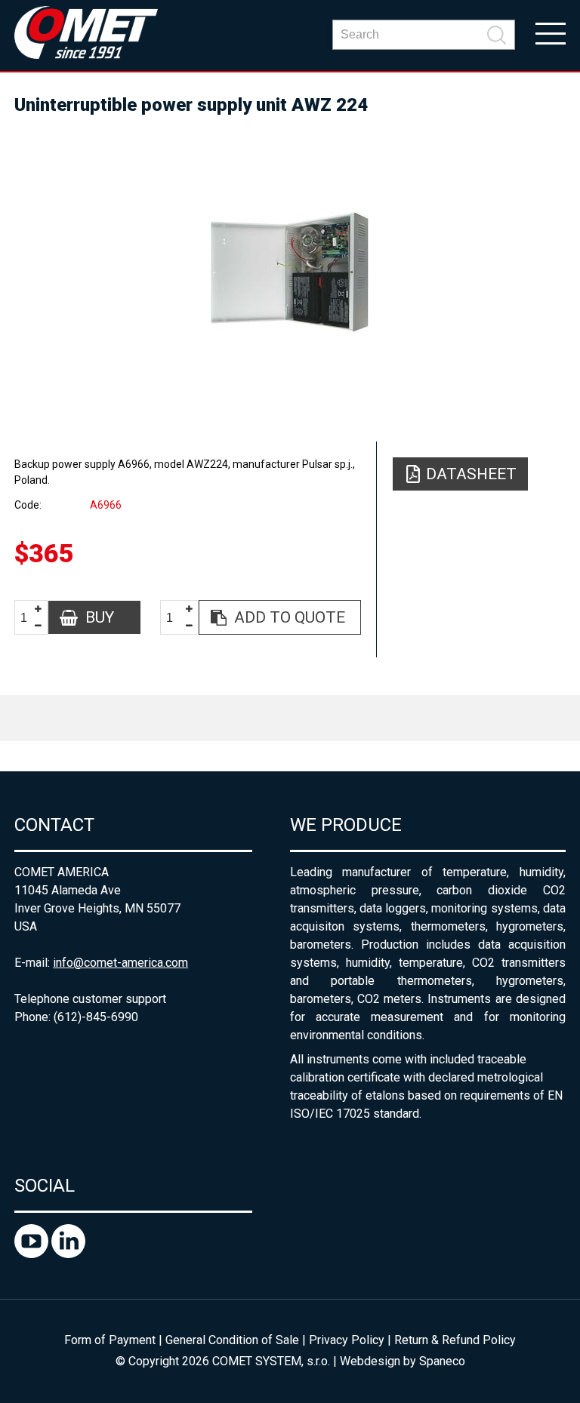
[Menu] (550, 32)
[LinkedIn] (68, 1254)
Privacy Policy (346, 1340)
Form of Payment (110, 1340)
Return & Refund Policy (455, 1340)
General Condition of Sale (232, 1340)
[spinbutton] (29, 617)
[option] (290, 272)
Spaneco (442, 1361)
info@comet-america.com (120, 962)
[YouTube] (32, 1254)
